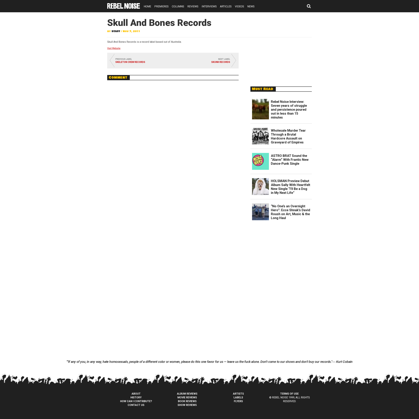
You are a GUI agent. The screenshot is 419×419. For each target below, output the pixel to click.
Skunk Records (220, 62)
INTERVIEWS (209, 6)
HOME (147, 6)
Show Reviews (187, 405)
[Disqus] (173, 127)
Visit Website (113, 48)
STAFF (115, 31)
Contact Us (136, 405)
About (136, 393)
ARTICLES (226, 6)
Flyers (238, 401)
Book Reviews (187, 401)
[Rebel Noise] (123, 7)
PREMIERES (161, 6)
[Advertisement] (281, 60)
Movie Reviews (187, 397)
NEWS (251, 6)
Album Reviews (187, 393)
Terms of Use (289, 393)
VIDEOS (239, 6)
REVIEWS (192, 6)
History (136, 397)
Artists (238, 393)
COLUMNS (178, 6)
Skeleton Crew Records (130, 62)
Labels (238, 397)
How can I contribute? (136, 401)
